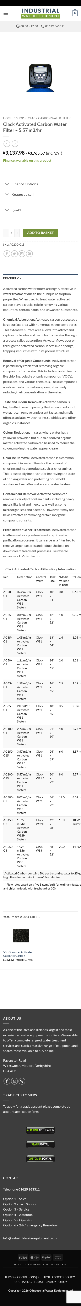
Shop (20, 118)
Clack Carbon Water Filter (49, 118)
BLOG (17, 1264)
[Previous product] (15, 143)
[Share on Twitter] (14, 253)
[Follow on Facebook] (7, 1081)
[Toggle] (7, 184)
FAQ (65, 1264)
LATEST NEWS (32, 1264)
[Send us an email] (14, 1081)
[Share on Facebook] (7, 253)
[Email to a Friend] (21, 253)
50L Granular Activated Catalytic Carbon (18, 954)
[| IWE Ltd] (40, 13)
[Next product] (7, 143)
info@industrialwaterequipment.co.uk (30, 1238)
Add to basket (40, 232)
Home (7, 118)
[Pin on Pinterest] (29, 253)
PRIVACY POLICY (55, 1282)
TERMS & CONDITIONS (20, 1277)
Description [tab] (12, 278)
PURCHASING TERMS (27, 1282)
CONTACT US (51, 1264)
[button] (5, 13)
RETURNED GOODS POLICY (56, 1277)
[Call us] (21, 1081)
